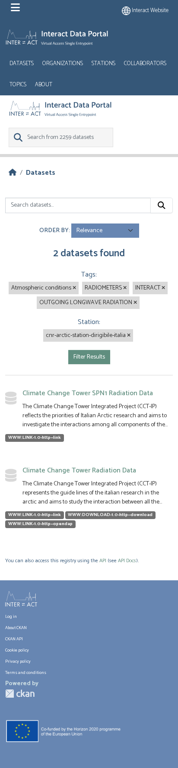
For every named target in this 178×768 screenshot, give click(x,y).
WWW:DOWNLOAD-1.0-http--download (110, 515)
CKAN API (14, 639)
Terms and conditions (25, 672)
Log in (11, 616)
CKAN (20, 693)
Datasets (22, 63)
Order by (54, 231)
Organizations (62, 63)
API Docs (127, 561)
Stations (103, 63)
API (102, 561)
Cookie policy (17, 650)
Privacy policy (18, 661)
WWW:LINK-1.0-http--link (34, 438)
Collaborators (145, 63)
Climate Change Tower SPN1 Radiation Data (87, 393)
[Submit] (161, 205)
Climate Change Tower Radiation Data (79, 470)
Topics (18, 84)
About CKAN (16, 627)
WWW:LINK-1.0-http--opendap (40, 524)
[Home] (12, 173)
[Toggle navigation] (15, 8)
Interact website (149, 10)
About (43, 84)
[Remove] (74, 288)
